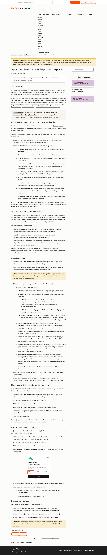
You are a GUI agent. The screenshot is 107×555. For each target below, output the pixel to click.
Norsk (39, 41)
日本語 (39, 23)
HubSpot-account (27, 92)
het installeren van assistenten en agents (48, 107)
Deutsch (40, 21)
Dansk (39, 39)
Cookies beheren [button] (89, 550)
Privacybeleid (78, 550)
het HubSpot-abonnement (44, 300)
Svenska (40, 33)
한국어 (39, 43)
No (23, 534)
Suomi (39, 35)
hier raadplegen (47, 64)
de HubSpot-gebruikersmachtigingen (51, 310)
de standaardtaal (24, 274)
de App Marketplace (31, 115)
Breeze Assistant (23, 202)
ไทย (39, 45)
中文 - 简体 (40, 46)
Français (40, 27)
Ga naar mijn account (43, 52)
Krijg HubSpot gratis (88, 2)
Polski (39, 31)
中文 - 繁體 (40, 37)
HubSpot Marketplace (20, 90)
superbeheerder (18, 115)
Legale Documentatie (65, 550)
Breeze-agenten (58, 126)
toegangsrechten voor (50, 112)
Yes (15, 534)
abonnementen (39, 78)
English (39, 48)
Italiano (39, 29)
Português (40, 25)
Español (40, 19)
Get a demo (75, 2)
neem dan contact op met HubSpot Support (51, 483)
